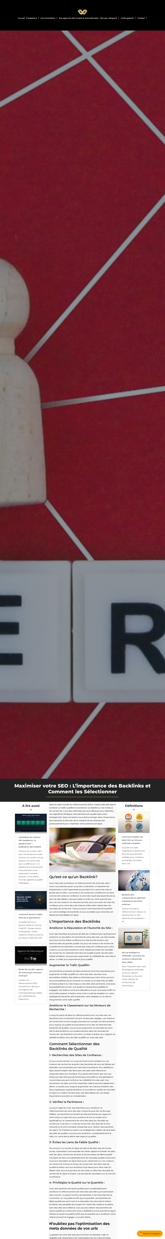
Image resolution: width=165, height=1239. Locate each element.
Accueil (21, 18)
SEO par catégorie (108, 18)
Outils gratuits (127, 18)
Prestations (31, 18)
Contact (141, 18)
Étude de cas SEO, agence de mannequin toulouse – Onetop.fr (31, 972)
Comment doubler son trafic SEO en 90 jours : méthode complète (132, 840)
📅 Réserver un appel (150, 1233)
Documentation (48, 18)
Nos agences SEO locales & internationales (79, 18)
